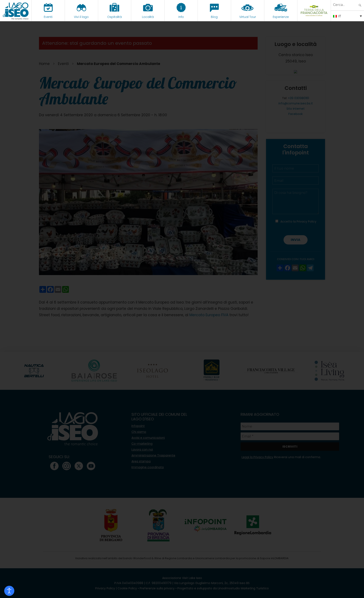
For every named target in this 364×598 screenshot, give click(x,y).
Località (148, 17)
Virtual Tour (247, 17)
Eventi (48, 17)
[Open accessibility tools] (9, 591)
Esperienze (281, 17)
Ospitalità (114, 17)
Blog (214, 17)
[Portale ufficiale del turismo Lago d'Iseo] (15, 10)
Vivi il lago (81, 17)
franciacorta (314, 17)
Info (181, 17)
